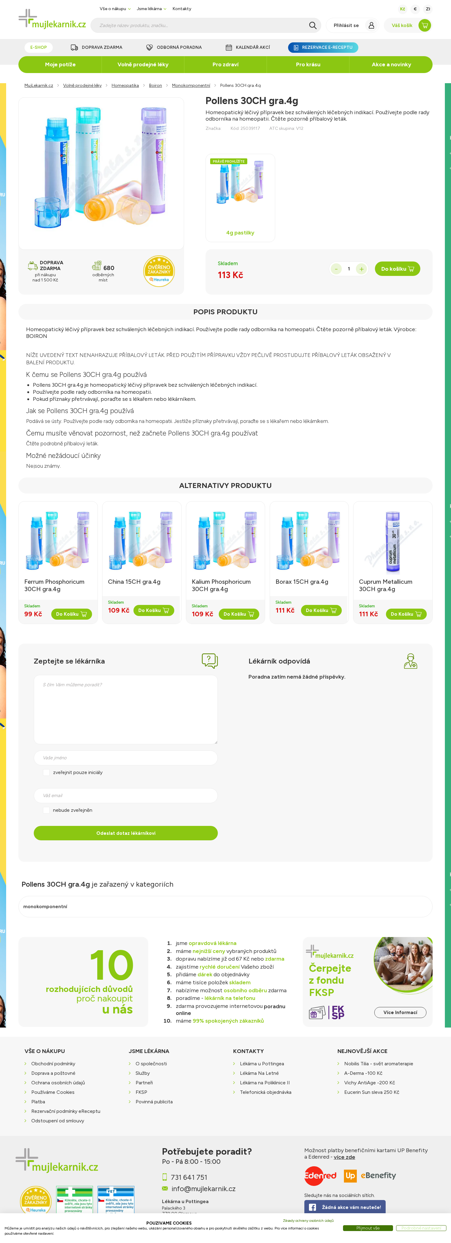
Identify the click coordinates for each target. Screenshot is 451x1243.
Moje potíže (60, 64)
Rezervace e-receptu (327, 47)
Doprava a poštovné (53, 1073)
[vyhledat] (313, 25)
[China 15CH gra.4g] (141, 542)
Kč (402, 9)
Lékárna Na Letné (259, 1073)
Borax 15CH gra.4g (302, 581)
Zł (428, 9)
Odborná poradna (179, 47)
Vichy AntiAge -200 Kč (369, 1083)
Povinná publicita (154, 1102)
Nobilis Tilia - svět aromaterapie (378, 1064)
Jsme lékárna (149, 8)
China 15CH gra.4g (134, 581)
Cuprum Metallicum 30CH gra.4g (385, 585)
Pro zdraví (226, 64)
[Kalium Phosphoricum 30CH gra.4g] (226, 542)
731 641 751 (189, 1177)
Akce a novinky (391, 64)
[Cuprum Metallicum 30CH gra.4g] (393, 542)
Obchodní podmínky (53, 1064)
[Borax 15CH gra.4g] (309, 542)
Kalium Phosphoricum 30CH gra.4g (221, 585)
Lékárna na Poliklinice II (265, 1083)
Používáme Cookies (53, 1092)
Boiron (155, 85)
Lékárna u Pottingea (262, 1064)
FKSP (141, 1092)
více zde (344, 1157)
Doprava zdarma (102, 47)
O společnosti (151, 1064)
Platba (38, 1102)
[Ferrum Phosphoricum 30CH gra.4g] (58, 542)
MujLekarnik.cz (39, 85)
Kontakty (181, 8)
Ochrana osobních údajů (58, 1083)
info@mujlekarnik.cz (204, 1188)
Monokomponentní (191, 85)
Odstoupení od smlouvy (57, 1121)
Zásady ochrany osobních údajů (308, 1220)
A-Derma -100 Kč (363, 1073)
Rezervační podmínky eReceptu (65, 1111)
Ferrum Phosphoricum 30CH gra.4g (54, 585)
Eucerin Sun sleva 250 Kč (371, 1092)
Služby (143, 1073)
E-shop (38, 47)
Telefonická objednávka (265, 1092)
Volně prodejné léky (143, 64)
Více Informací (400, 1012)
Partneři (144, 1083)
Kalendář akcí (253, 47)
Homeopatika (125, 85)
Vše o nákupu (113, 8)
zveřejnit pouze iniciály (77, 772)
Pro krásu (308, 64)
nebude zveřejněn (72, 810)
